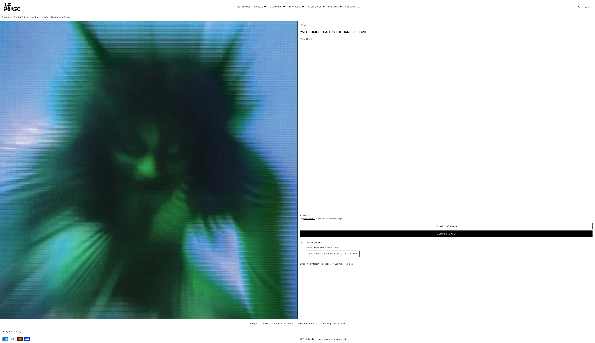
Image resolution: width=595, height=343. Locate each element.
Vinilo (303, 25)
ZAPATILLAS (295, 6)
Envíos (266, 323)
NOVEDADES (243, 6)
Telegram (348, 264)
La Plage (312, 339)
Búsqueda (254, 323)
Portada (5, 17)
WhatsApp (337, 264)
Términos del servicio (283, 323)
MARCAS (258, 6)
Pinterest (314, 264)
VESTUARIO (276, 6)
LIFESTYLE (333, 6)
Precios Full (19, 17)
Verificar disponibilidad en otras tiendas (333, 253)
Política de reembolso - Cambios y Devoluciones (321, 323)
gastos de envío (309, 219)
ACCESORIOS (315, 6)
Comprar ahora (446, 234)
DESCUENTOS (352, 6)
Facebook (326, 264)
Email (302, 264)
